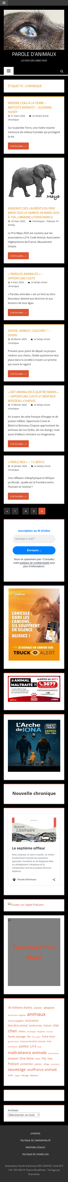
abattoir (38, 1007)
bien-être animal (18, 1025)
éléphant (34, 1075)
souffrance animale (42, 1069)
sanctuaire (55, 1064)
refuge (46, 1064)
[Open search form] (62, 71)
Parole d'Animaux (34, 54)
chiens (22, 1031)
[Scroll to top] (63, 1177)
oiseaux (13, 1058)
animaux (36, 1014)
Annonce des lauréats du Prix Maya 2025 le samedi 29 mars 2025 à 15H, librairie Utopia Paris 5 (33, 213)
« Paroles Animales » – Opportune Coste (25, 276)
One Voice (27, 1058)
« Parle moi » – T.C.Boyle (26, 462)
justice (23, 1046)
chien (12, 1030)
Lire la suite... (17, 146)
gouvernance (13, 1041)
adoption (48, 1007)
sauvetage (17, 1069)
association (32, 1020)
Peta (50, 1058)
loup (39, 1046)
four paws (36, 1037)
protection (26, 1064)
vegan (17, 1075)
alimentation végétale (17, 1015)
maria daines (53, 1053)
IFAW (49, 1041)
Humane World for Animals (33, 1041)
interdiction (13, 1046)
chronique (31, 1031)
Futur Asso (48, 1036)
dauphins (41, 1031)
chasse (47, 1025)
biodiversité (35, 1025)
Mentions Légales (35, 1147)
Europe (50, 1032)
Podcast (13, 1064)
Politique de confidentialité (35, 1140)
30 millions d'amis (20, 1007)
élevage (25, 1075)
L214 (33, 1046)
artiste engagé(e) (16, 1020)
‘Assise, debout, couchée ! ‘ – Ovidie (29, 332)
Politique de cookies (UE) (35, 1154)
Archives (13, 1110)
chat (56, 1025)
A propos (35, 1133)
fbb (29, 1036)
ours (37, 1058)
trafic (10, 1075)
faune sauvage (17, 1036)
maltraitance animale (27, 1052)
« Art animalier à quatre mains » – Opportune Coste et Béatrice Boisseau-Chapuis (33, 396)
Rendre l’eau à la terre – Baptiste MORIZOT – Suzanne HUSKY (30, 107)
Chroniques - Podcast (43, 221)
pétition (38, 1064)
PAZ (44, 1058)
